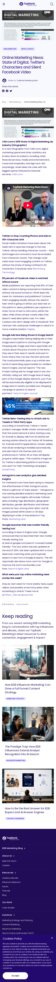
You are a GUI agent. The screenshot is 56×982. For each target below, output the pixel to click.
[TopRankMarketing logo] (28, 4)
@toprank (26, 594)
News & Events (27, 49)
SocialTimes (8, 469)
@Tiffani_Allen (10, 594)
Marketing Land (17, 519)
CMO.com (17, 174)
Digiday (31, 329)
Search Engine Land (18, 568)
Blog (4, 102)
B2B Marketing (10, 49)
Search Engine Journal (25, 393)
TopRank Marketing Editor (27, 80)
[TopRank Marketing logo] (10, 838)
